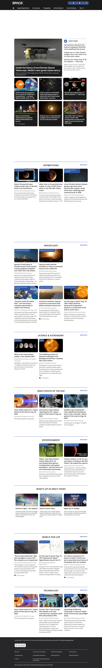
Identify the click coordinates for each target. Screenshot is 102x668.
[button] (84, 3)
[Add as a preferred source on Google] (20, 645)
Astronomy (36, 8)
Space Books (44, 445)
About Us (17, 651)
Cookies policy (19, 655)
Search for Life (19, 542)
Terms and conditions (56, 651)
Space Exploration (23, 8)
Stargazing (46, 8)
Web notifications (73, 655)
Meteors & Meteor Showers (70, 170)
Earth (66, 395)
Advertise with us (55, 655)
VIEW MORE (83, 165)
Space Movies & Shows (71, 445)
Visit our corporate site (66, 640)
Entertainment (58, 8)
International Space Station (21, 288)
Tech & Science (71, 8)
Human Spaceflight (45, 395)
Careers (17, 658)
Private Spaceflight (46, 287)
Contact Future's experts (39, 651)
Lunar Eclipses (19, 170)
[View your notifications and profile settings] (79, 3)
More (81, 8)
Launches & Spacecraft (22, 250)
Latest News (73, 41)
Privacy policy (72, 651)
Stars (41, 340)
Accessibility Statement (39, 655)
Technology (19, 395)
